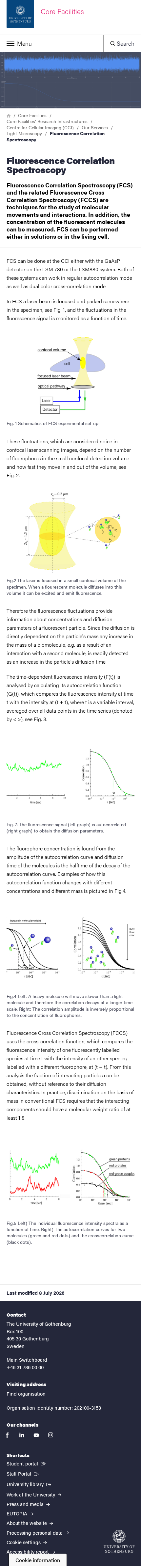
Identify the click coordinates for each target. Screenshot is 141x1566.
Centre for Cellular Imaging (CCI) (40, 127)
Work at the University (31, 1494)
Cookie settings (24, 1542)
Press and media (26, 1503)
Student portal (27, 1463)
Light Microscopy (24, 133)
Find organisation (26, 1393)
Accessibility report (28, 1551)
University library (29, 1483)
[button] (51, 43)
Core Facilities (32, 115)
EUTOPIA (18, 1513)
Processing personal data (35, 1532)
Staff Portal (23, 1473)
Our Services (95, 127)
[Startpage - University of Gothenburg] (119, 1541)
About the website (27, 1522)
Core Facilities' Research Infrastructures (47, 121)
